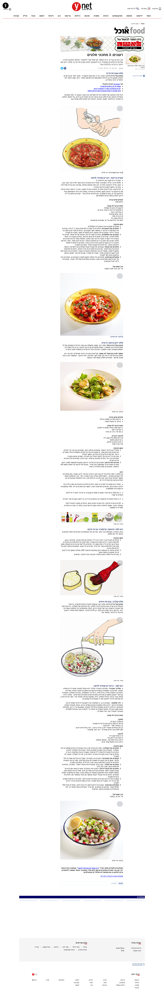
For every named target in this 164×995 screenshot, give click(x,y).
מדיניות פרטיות (136, 948)
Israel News (120, 948)
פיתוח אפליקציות (69, 950)
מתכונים (114, 883)
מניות (85, 947)
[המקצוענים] (138, 965)
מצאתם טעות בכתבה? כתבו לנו (112, 876)
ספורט (137, 985)
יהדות (105, 980)
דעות (105, 982)
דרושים (56, 947)
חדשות (137, 980)
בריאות (122, 980)
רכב (91, 985)
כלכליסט (61, 980)
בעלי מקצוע (46, 947)
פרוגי (47, 980)
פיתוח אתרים (82, 950)
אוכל (142, 24)
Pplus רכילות (120, 985)
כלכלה (137, 982)
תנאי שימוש (137, 951)
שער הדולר (75, 947)
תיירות (91, 980)
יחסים (77, 980)
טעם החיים (135, 24)
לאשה (77, 985)
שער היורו (65, 947)
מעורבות (76, 982)
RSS (122, 951)
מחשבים (122, 982)
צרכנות (104, 985)
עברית (37, 947)
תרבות (137, 988)
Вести (34, 980)
